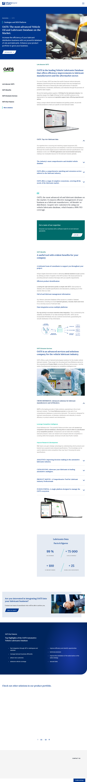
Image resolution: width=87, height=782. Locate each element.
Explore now (39, 728)
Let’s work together (50, 758)
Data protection (32, 775)
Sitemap (24, 775)
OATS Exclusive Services (9, 96)
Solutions (47, 762)
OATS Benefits (6, 90)
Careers (60, 762)
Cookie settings (79, 780)
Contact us (24, 728)
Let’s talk (76, 235)
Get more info (8, 52)
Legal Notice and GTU (43, 775)
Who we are (61, 758)
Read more (7, 728)
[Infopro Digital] (8, 775)
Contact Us (56, 728)
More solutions (8, 108)
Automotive (5, 18)
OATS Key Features (8, 102)
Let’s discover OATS (8, 84)
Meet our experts (12, 610)
